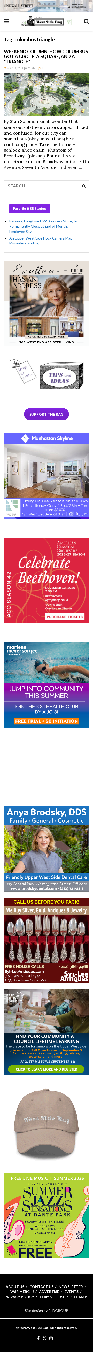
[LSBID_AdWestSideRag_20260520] (46, 1215)
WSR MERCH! (22, 1291)
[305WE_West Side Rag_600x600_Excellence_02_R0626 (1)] (46, 303)
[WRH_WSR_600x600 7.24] (46, 475)
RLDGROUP (58, 1310)
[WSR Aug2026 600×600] (46, 684)
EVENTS (71, 1291)
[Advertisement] (46, 766)
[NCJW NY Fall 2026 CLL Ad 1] (46, 1031)
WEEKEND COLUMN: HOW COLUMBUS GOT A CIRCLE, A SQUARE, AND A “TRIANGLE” (46, 57)
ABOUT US (15, 1286)
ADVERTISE (49, 1291)
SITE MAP (78, 1297)
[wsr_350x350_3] (46, 580)
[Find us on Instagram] (51, 1338)
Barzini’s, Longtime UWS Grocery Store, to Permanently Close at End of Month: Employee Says (43, 226)
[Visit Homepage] (46, 21)
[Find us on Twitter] (44, 1338)
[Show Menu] (6, 21)
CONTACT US (41, 1286)
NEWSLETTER (71, 1286)
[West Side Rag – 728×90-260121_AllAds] (46, 5)
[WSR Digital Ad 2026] (46, 940)
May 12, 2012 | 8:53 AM (21, 68)
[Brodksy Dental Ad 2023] (46, 848)
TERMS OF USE (52, 1297)
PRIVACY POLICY (19, 1297)
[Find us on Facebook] (38, 1338)
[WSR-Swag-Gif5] (46, 1123)
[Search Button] (86, 21)
